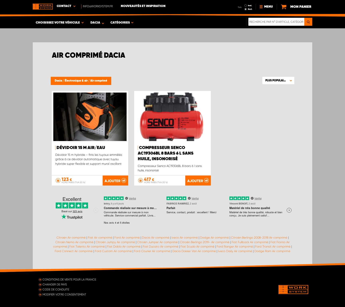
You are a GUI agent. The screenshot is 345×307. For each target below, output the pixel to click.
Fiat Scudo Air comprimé (197, 246)
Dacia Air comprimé (155, 237)
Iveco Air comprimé (185, 237)
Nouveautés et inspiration (143, 6)
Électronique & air (76, 80)
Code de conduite (56, 289)
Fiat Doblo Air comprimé (124, 246)
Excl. (250, 9)
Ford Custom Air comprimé (113, 251)
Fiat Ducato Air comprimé (160, 246)
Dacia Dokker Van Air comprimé (194, 251)
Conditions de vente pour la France (69, 279)
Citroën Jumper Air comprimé (157, 242)
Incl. (250, 6)
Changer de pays (55, 284)
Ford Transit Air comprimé (272, 246)
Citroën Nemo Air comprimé (74, 242)
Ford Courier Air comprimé (152, 251)
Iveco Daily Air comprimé (235, 251)
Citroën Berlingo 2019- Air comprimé (204, 242)
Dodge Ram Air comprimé (272, 251)
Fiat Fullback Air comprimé (250, 242)
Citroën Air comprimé (71, 237)
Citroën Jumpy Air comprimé (115, 242)
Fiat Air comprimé (100, 237)
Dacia (59, 80)
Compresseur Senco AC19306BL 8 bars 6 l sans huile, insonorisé (165, 153)
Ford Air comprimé (127, 237)
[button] (278, 80)
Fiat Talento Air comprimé (87, 246)
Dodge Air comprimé (214, 237)
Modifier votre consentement (64, 294)
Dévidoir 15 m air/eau (81, 148)
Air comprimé (98, 80)
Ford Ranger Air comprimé (235, 246)
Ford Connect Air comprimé (74, 251)
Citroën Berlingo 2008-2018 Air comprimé (259, 237)
